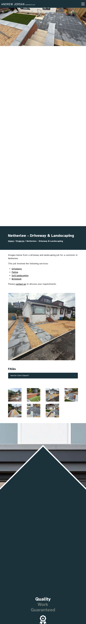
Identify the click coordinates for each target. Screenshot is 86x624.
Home (11, 241)
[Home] (18, 4)
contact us (21, 284)
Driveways (17, 268)
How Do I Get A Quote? (19, 375)
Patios (15, 272)
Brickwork (17, 278)
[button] (83, 3)
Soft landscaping (20, 275)
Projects (20, 241)
